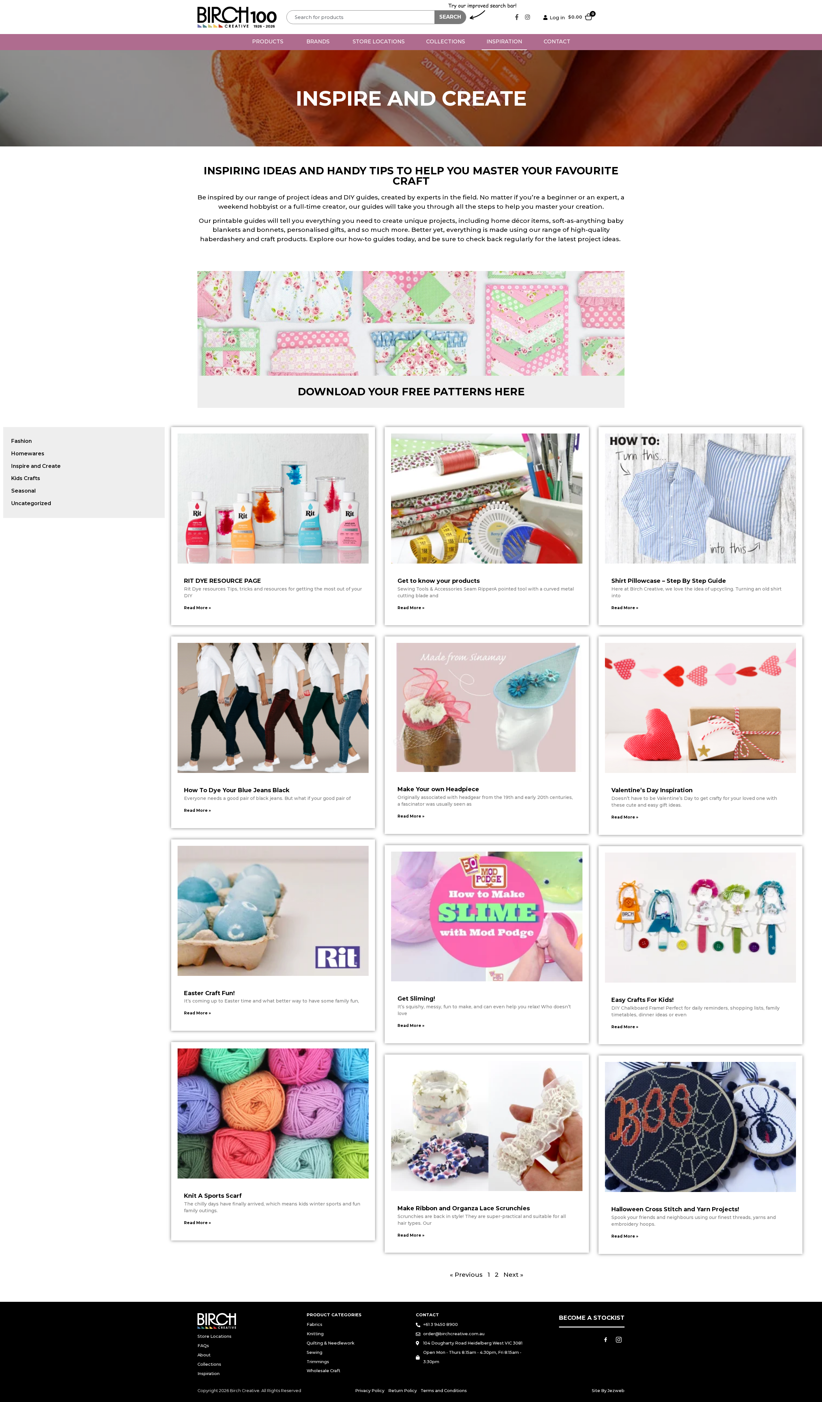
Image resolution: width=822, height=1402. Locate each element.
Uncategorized (31, 503)
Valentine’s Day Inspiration (652, 790)
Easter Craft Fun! (209, 993)
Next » (513, 1274)
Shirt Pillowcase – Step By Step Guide (668, 580)
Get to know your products (439, 580)
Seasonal (23, 491)
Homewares (27, 454)
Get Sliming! (416, 998)
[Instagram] (527, 17)
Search (450, 17)
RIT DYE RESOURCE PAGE (222, 580)
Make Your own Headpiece (438, 789)
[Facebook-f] (517, 17)
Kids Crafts (25, 478)
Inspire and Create (36, 466)
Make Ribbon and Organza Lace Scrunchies (464, 1208)
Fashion (21, 441)
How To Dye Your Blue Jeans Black (237, 790)
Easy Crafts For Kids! (642, 999)
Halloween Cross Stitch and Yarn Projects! (675, 1209)
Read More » (197, 607)
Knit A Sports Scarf (213, 1195)
